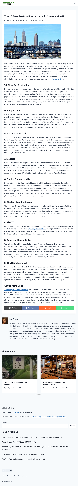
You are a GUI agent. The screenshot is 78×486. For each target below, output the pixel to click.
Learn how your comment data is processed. (49, 417)
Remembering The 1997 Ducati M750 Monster (19, 442)
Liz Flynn (8, 20)
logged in (15, 412)
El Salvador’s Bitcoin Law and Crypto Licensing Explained (23, 454)
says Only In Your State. (37, 229)
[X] (7, 470)
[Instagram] (10, 470)
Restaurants (8, 13)
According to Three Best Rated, (16, 290)
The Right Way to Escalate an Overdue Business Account (23, 459)
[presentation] (19, 367)
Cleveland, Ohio (57, 79)
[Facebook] (3, 470)
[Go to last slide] (4, 374)
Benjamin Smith (49, 388)
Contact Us (13, 476)
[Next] (74, 374)
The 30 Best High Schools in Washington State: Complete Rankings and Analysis (32, 437)
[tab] (37, 394)
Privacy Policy (22, 476)
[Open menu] (74, 3)
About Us (5, 476)
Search (4, 423)
